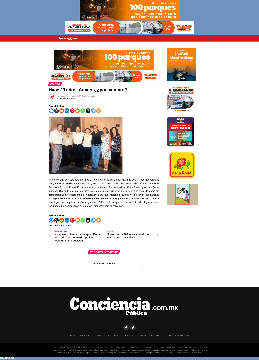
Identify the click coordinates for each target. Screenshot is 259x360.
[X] (56, 110)
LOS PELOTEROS (164, 335)
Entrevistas (167, 38)
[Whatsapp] (82, 110)
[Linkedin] (67, 110)
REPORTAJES (151, 38)
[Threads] (88, 110)
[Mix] (77, 110)
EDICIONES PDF (182, 335)
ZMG (128, 38)
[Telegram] (93, 110)
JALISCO (90, 38)
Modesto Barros (67, 98)
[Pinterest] (72, 110)
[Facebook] (51, 110)
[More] (98, 110)
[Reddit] (61, 110)
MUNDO (137, 38)
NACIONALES (104, 38)
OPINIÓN (118, 38)
